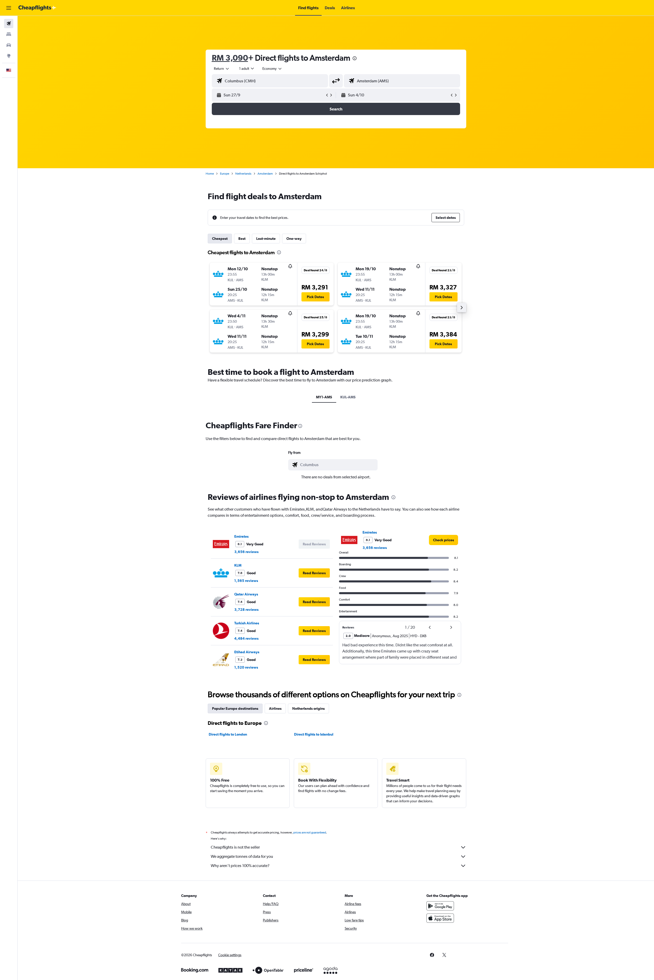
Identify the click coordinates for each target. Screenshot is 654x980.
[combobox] (222, 68)
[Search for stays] (8, 34)
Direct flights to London (228, 734)
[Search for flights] (8, 23)
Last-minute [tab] (266, 238)
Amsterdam (265, 173)
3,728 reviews (246, 609)
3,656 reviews (246, 552)
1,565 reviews (246, 581)
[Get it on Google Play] (440, 905)
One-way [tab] (294, 238)
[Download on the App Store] (440, 918)
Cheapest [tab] (220, 238)
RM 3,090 (230, 57)
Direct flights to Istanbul (313, 734)
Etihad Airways (246, 652)
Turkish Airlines (246, 623)
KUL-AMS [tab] (348, 397)
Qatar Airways (246, 594)
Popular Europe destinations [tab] (235, 708)
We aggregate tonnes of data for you (242, 856)
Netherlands (243, 173)
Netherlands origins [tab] (308, 708)
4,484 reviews (246, 638)
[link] (443, 540)
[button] (8, 8)
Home (210, 173)
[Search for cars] (8, 45)
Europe (224, 173)
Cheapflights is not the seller (235, 847)
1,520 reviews (246, 667)
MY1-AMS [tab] (324, 397)
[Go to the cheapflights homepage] (37, 7)
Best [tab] (242, 238)
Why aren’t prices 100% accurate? (240, 865)
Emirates (241, 536)
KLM (237, 565)
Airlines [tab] (275, 708)
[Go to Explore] (8, 56)
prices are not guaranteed (309, 832)
